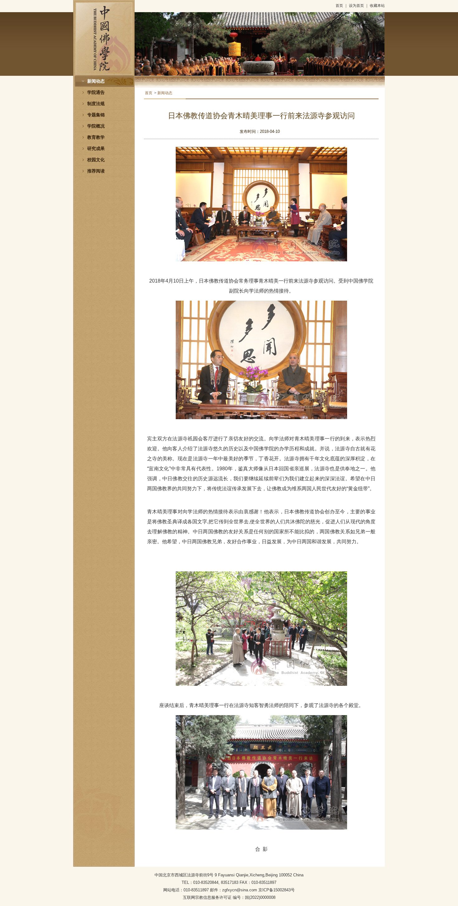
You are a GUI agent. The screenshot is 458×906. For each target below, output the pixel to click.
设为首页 (356, 5)
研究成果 (96, 148)
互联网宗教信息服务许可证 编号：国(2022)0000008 (229, 897)
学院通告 (96, 92)
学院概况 (96, 126)
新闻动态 (96, 81)
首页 (339, 5)
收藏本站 (377, 5)
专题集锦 (96, 115)
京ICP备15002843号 (276, 890)
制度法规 (96, 103)
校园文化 (96, 159)
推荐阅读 (96, 171)
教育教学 (96, 137)
